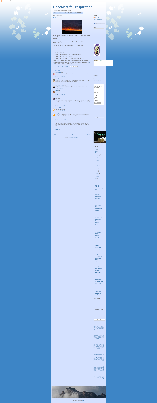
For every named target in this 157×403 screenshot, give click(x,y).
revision (95, 370)
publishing (102, 367)
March (97, 173)
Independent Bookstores (98, 353)
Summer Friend (98, 279)
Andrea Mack (58, 78)
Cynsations (97, 210)
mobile (96, 100)
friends (103, 347)
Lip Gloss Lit (97, 245)
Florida (103, 346)
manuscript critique (97, 359)
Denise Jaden (97, 212)
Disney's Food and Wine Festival (98, 158)
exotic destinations (97, 346)
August (97, 165)
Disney (100, 344)
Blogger (83, 400)
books (95, 334)
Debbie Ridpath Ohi (100, 343)
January (97, 176)
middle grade (102, 361)
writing (99, 377)
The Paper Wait (98, 283)
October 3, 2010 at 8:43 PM (60, 94)
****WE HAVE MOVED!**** (97, 186)
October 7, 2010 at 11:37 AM (61, 119)
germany (95, 348)
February (97, 174)
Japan (94, 355)
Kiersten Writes (98, 237)
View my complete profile (98, 19)
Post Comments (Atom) (74, 137)
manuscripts (102, 359)
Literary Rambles (98, 247)
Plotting (95, 367)
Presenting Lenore (98, 266)
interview (98, 354)
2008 (96, 179)
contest (97, 338)
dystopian (102, 344)
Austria (103, 328)
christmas (99, 336)
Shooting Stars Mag (98, 277)
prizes (100, 367)
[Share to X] (74, 66)
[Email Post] (70, 66)
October (97, 155)
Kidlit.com (97, 235)
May (97, 170)
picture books (96, 366)
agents (95, 326)
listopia (94, 358)
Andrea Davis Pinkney (101, 327)
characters (100, 335)
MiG (94, 362)
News (65, 12)
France (96, 347)
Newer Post (56, 134)
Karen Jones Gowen (59, 85)
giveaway (102, 348)
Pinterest (100, 366)
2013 (96, 148)
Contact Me (60, 12)
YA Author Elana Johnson (98, 294)
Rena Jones (97, 270)
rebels (103, 368)
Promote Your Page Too (97, 80)
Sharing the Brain (98, 274)
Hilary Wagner (97, 224)
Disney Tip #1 (97, 160)
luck (103, 358)
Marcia (57, 90)
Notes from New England (98, 259)
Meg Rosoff (98, 361)
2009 (96, 178)
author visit (97, 330)
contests (101, 338)
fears (101, 346)
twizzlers (103, 376)
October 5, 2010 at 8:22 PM (60, 110)
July (97, 167)
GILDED (98, 348)
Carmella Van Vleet (98, 334)
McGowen (95, 361)
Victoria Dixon (58, 96)
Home (55, 12)
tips (98, 376)
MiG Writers (70, 12)
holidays (102, 349)
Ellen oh (102, 345)
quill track (95, 368)
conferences (95, 337)
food (94, 347)
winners (95, 377)
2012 (96, 149)
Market (103, 360)
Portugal (97, 367)
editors (94, 345)
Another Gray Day (98, 196)
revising (103, 369)
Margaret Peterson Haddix (98, 360)
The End (96, 162)
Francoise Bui (100, 347)
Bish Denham (58, 72)
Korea (95, 357)
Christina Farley (59, 107)
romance (98, 370)
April (97, 171)
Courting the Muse (98, 208)
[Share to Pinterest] (77, 66)
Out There (97, 261)
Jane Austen (102, 354)
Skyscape (100, 372)
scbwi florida (102, 370)
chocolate (95, 336)
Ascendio (95, 328)
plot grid (103, 366)
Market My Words (98, 249)
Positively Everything (99, 263)
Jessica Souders (97, 355)
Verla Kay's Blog (98, 289)
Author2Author (97, 198)
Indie (103, 353)
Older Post (88, 134)
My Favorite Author (98, 256)
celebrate (103, 334)
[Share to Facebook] (76, 66)
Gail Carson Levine (98, 217)
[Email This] (72, 66)
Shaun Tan (100, 371)
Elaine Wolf (98, 345)
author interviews (97, 329)
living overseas (99, 358)
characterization (96, 335)
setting (98, 371)
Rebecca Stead (99, 368)
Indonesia (95, 354)
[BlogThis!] (73, 66)
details (94, 344)
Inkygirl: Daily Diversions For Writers (99, 227)
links (103, 357)
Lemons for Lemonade (99, 243)
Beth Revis (97, 200)
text (96, 98)
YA (103, 378)
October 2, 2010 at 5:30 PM (60, 82)
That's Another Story (99, 281)
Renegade (95, 369)
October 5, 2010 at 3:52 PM (60, 105)
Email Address (98, 92)
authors (100, 330)
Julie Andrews (102, 355)
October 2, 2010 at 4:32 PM (60, 76)
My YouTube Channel (78, 12)
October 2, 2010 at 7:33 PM (60, 88)
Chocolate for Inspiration (73, 7)
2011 (96, 151)
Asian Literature (99, 328)
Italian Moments (98, 230)
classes (103, 336)
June (97, 168)
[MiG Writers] (94, 79)
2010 (96, 152)
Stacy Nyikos (58, 113)
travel (100, 376)
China (103, 335)
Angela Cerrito (97, 194)
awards (103, 330)
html (96, 97)
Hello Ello (97, 222)
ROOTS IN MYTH (98, 272)
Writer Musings (98, 291)
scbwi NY (95, 371)
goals (94, 349)
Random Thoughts (98, 268)
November (98, 154)
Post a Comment (57, 129)
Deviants (97, 344)
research (99, 369)
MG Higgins (97, 254)
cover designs (99, 339)
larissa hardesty (100, 357)
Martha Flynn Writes (98, 251)
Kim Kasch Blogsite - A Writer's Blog (99, 240)
